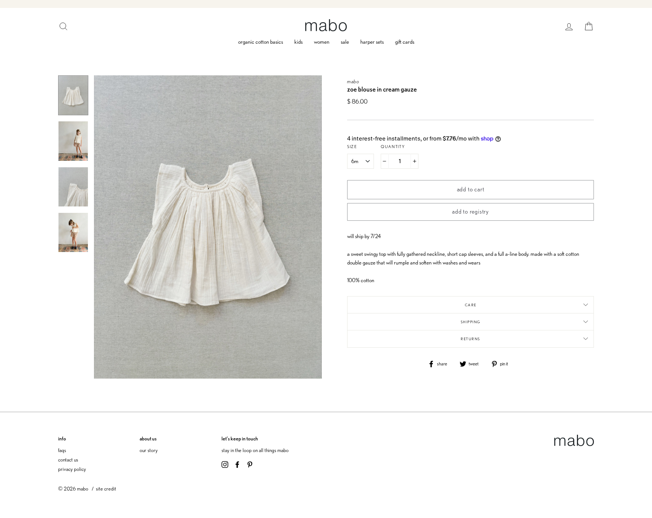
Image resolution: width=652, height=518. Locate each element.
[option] (208, 227)
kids (298, 41)
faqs (62, 450)
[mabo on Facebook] (237, 464)
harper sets (372, 41)
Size (352, 146)
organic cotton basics (260, 41)
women (321, 41)
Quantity (393, 146)
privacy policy (72, 469)
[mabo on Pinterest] (249, 464)
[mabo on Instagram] (224, 464)
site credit (106, 488)
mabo (353, 81)
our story (149, 450)
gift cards (404, 41)
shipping (471, 321)
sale (345, 41)
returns (470, 338)
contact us (68, 459)
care (471, 305)
